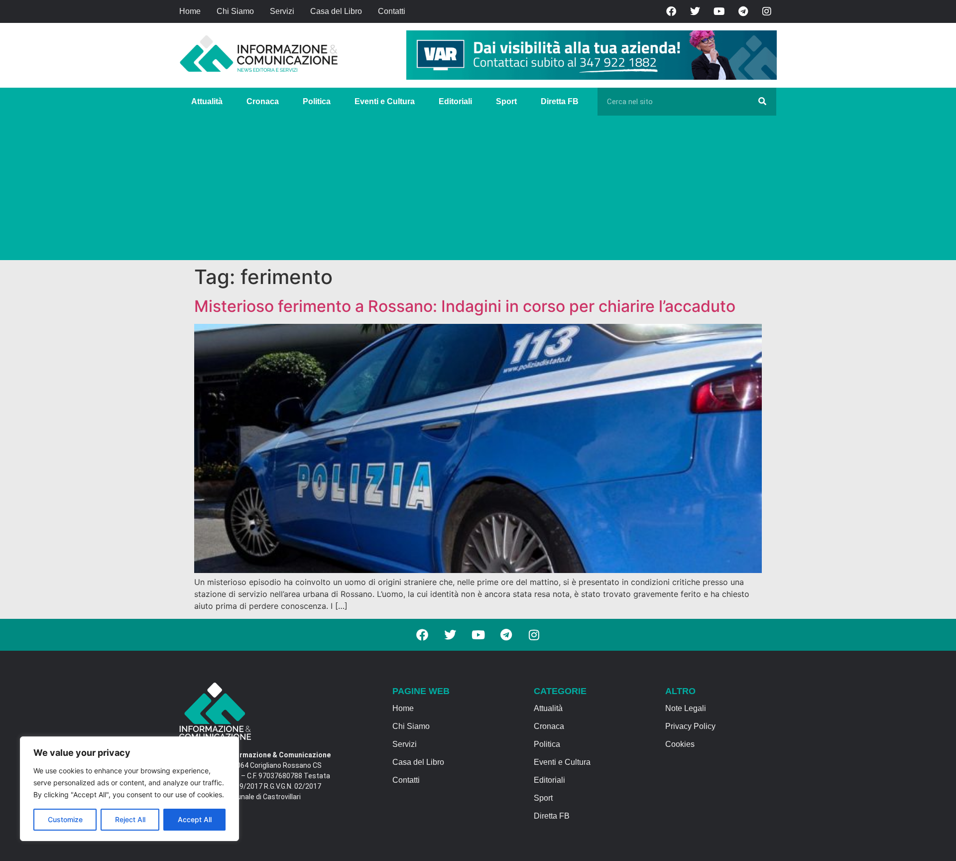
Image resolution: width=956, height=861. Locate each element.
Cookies (680, 744)
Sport (506, 101)
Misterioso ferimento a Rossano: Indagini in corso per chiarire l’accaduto (464, 306)
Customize (65, 819)
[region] (129, 788)
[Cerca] (762, 102)
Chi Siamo (235, 11)
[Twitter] (695, 11)
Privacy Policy (690, 726)
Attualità (207, 101)
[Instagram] (767, 11)
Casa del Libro (336, 11)
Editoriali (455, 101)
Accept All (195, 819)
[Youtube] (719, 11)
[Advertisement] (478, 190)
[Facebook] (671, 11)
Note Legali (685, 708)
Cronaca (262, 101)
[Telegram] (743, 11)
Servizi (282, 11)
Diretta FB (560, 101)
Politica (317, 101)
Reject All (130, 819)
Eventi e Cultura (385, 101)
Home (190, 11)
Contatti (391, 11)
